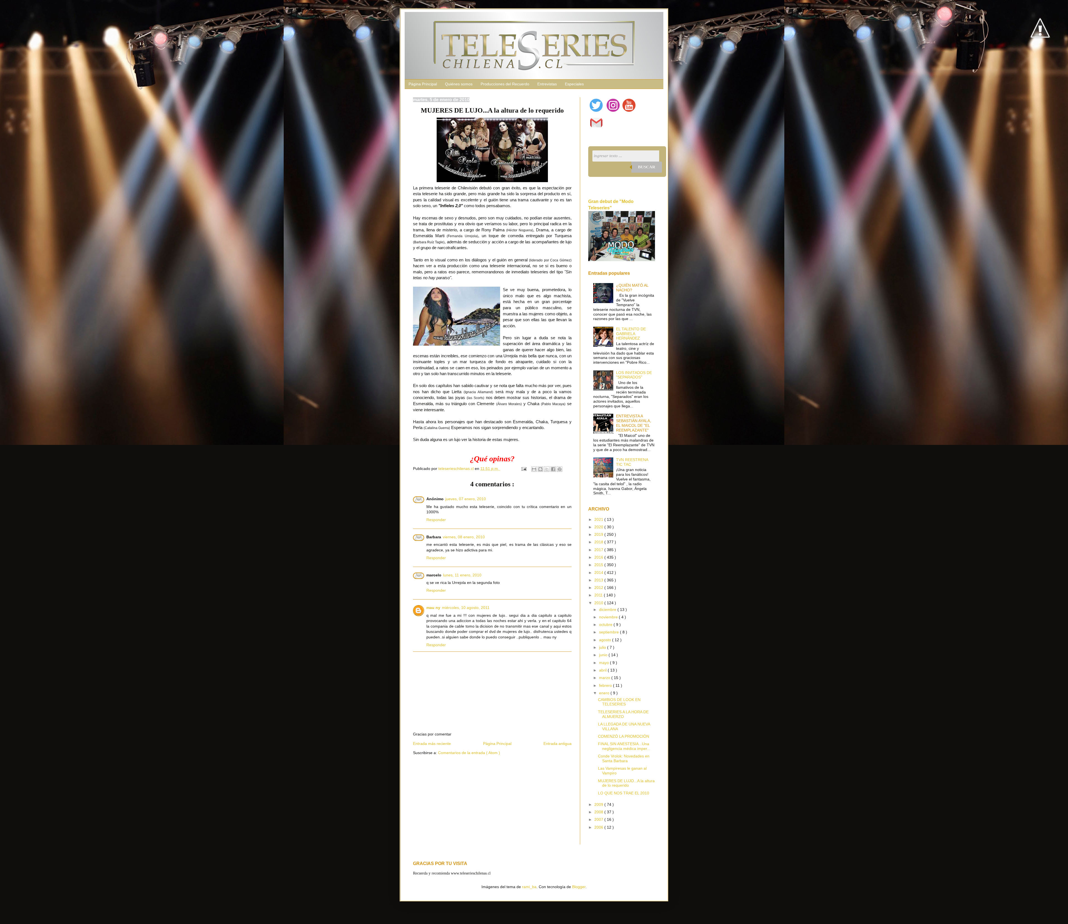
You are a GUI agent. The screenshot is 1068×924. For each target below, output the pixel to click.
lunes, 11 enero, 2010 (462, 575)
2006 (599, 827)
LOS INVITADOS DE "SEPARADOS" (634, 375)
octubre (606, 624)
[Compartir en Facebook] (553, 469)
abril (603, 670)
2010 (599, 603)
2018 (599, 542)
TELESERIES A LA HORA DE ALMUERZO (623, 714)
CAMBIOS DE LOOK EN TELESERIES (619, 702)
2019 (599, 534)
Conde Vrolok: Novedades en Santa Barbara (623, 758)
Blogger (578, 887)
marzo (605, 677)
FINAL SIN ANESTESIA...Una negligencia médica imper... (624, 746)
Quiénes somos (459, 84)
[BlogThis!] (540, 469)
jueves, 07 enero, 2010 (465, 499)
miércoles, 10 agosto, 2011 (466, 607)
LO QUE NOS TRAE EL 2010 (623, 793)
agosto (605, 640)
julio (603, 647)
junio (604, 655)
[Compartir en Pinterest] (559, 469)
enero (604, 693)
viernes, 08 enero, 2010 (464, 537)
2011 (599, 595)
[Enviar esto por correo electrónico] (534, 469)
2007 (599, 819)
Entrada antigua (557, 743)
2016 (599, 557)
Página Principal (423, 84)
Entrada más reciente (432, 743)
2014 (599, 572)
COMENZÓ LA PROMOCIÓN (623, 736)
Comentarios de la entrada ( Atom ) (469, 752)
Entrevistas (547, 84)
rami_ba (529, 887)
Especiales (574, 84)
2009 (599, 804)
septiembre (609, 632)
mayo (604, 662)
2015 (599, 565)
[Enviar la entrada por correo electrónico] (524, 468)
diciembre (608, 609)
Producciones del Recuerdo (505, 84)
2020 (599, 527)
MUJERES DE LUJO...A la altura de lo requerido (626, 783)
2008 (599, 812)
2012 (599, 587)
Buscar (646, 167)
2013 (599, 580)
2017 (599, 550)
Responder (436, 519)
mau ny (433, 607)
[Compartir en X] (547, 469)
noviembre (609, 617)
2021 (599, 519)
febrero (606, 685)
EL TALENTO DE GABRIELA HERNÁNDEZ (631, 334)
